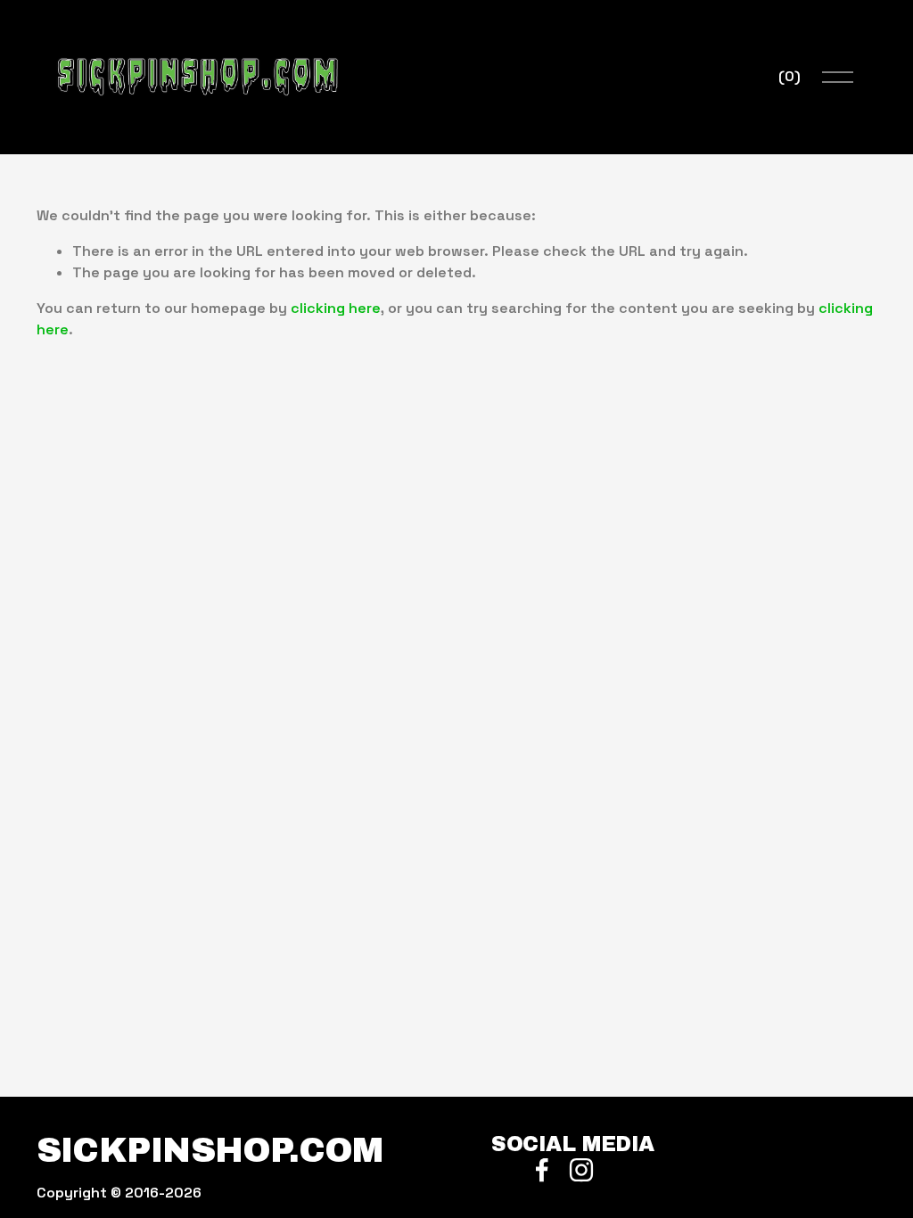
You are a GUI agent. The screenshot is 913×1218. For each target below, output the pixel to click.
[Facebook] (542, 1169)
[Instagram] (581, 1169)
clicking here (336, 308)
